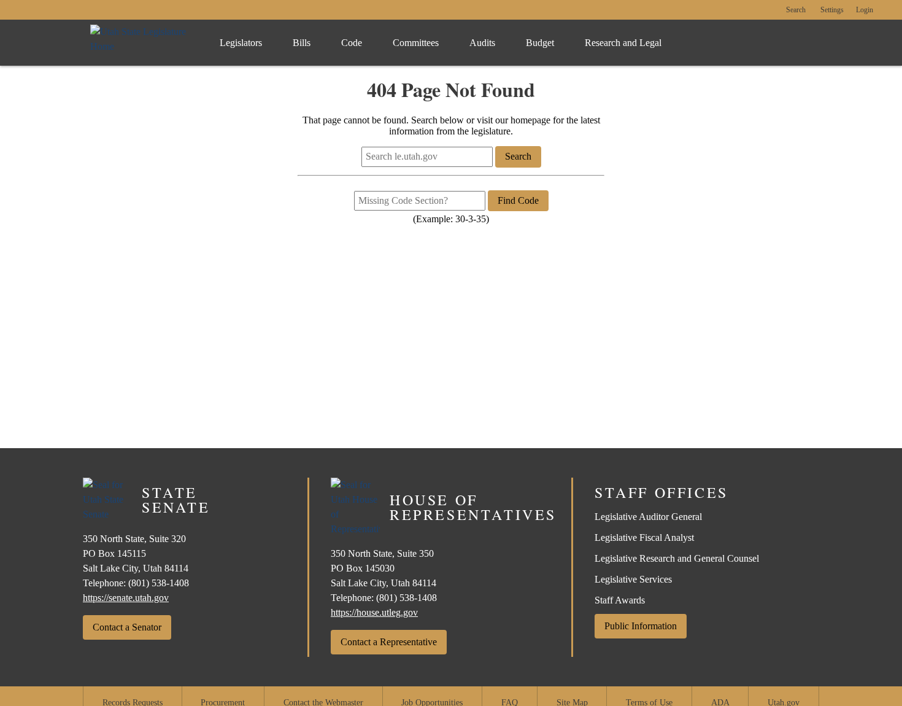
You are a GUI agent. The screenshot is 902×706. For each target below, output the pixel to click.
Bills (301, 42)
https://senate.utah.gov (126, 597)
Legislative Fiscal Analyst (644, 537)
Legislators (241, 42)
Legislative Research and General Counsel (677, 558)
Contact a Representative (389, 642)
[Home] (142, 43)
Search (796, 10)
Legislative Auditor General (648, 516)
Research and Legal (623, 42)
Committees (416, 42)
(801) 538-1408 (158, 583)
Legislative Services (633, 579)
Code (351, 42)
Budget (540, 42)
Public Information (640, 626)
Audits (482, 42)
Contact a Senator (127, 627)
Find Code (518, 200)
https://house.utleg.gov (374, 612)
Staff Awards (620, 600)
